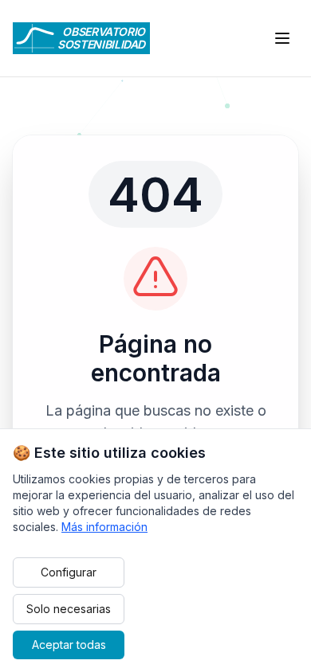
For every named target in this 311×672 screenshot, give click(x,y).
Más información (104, 526)
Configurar (68, 572)
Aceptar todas (69, 644)
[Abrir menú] (282, 38)
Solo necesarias (68, 608)
